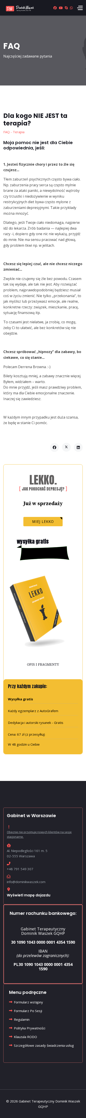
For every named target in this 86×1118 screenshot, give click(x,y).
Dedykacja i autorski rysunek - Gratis (35, 722)
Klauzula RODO (25, 1037)
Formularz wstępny (28, 1002)
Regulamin (22, 1019)
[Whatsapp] (71, 8)
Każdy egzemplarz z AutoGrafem (33, 711)
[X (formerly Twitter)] (66, 447)
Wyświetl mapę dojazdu (28, 895)
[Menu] (80, 8)
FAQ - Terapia (13, 132)
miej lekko (43, 521)
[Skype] (66, 8)
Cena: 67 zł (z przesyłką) (26, 734)
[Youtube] (61, 8)
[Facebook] (55, 8)
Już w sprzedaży (43, 503)
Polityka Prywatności (29, 1028)
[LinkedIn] (78, 447)
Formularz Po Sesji (28, 1011)
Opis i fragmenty (43, 664)
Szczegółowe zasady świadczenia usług (44, 1045)
